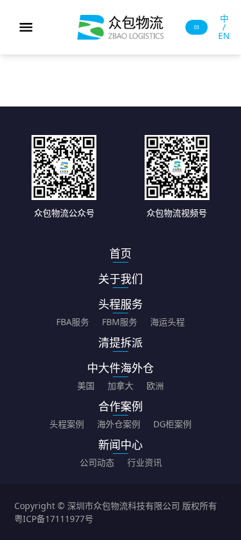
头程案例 (66, 424)
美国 (86, 385)
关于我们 (120, 278)
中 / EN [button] (224, 27)
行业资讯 (144, 462)
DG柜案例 (172, 424)
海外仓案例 (118, 424)
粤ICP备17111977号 (53, 519)
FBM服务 (119, 322)
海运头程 (167, 322)
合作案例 (120, 406)
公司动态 (97, 462)
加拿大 (120, 385)
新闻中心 (120, 444)
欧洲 (155, 385)
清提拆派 (120, 342)
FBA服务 (72, 322)
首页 (120, 253)
